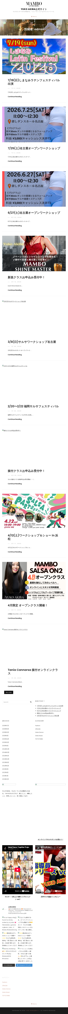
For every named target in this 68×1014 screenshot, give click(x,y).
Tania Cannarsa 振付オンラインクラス (33, 671)
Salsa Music (39, 736)
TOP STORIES (39, 739)
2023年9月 (5, 762)
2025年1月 (5, 746)
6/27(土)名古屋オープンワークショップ (34, 213)
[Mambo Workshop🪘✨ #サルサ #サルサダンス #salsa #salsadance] (9, 955)
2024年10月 (5, 752)
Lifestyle (37, 729)
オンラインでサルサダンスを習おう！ (50, 839)
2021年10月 (5, 779)
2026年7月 (5, 725)
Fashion (37, 725)
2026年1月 (5, 736)
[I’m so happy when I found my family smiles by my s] (9, 923)
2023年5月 (5, 766)
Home (24, 24)
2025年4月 (5, 739)
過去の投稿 (9, 692)
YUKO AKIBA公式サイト (34, 9)
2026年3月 (5, 732)
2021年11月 (5, 776)
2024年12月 (5, 749)
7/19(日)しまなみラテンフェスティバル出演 (34, 82)
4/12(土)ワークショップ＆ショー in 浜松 (33, 537)
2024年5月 (5, 756)
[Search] (31, 702)
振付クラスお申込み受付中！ (26, 471)
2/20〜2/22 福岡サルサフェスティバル (33, 406)
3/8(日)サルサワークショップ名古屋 (32, 342)
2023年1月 (5, 769)
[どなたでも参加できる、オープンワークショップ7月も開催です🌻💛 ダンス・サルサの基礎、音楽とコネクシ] (25, 923)
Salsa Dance (39, 732)
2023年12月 (5, 759)
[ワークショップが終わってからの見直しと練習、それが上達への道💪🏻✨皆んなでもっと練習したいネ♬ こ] (25, 955)
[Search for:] (17, 702)
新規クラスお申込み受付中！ (26, 277)
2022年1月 (5, 772)
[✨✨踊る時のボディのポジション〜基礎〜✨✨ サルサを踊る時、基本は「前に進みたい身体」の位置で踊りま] (9, 939)
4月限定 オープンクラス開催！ (28, 605)
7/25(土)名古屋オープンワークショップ (34, 148)
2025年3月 (5, 742)
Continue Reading (15, 97)
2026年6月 (5, 729)
